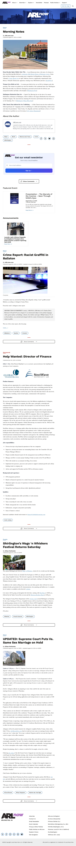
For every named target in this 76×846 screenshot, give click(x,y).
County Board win (14, 78)
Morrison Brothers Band (37, 595)
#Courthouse (8, 792)
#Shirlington (7, 140)
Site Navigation (33, 834)
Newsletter (39, 2)
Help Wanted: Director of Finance (27, 356)
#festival (6, 616)
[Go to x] (2, 834)
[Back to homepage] (6, 3)
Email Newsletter (34, 821)
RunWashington (52, 832)
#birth (13, 136)
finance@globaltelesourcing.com (36, 514)
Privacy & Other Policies (36, 826)
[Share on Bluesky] (49, 138)
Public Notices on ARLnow (36, 829)
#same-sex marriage (35, 792)
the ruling (11, 753)
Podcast (46, 2)
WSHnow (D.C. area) (54, 834)
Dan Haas (42, 593)
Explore (30, 2)
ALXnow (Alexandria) (54, 819)
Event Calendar (33, 824)
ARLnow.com (9, 35)
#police (16, 333)
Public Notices (54, 2)
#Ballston (7, 333)
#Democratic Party (25, 136)
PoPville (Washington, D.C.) (56, 826)
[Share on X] (45, 138)
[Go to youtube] (14, 834)
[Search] (73, 6)
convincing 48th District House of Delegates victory (36, 74)
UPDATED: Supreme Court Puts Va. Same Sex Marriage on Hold (28, 640)
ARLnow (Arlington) (54, 816)
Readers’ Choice (33, 832)
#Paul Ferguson (20, 792)
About (14, 2)
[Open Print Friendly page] (53, 138)
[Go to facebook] (6, 834)
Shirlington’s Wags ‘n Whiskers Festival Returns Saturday (25, 545)
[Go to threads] (18, 834)
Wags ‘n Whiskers (27, 571)
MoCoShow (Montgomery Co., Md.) (58, 824)
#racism (24, 333)
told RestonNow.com (16, 731)
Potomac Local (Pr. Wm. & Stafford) (58, 829)
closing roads (33, 599)
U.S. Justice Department (33, 111)
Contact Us (32, 819)
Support (64, 2)
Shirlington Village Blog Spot (25, 101)
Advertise (22, 2)
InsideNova (49, 80)
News (5, 27)
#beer (6, 136)
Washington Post (32, 90)
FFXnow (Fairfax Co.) (54, 821)
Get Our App (65, 6)
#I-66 (36, 136)
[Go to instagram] (10, 834)
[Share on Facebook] (41, 138)
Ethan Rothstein (10, 551)
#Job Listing (7, 520)
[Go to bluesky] (21, 834)
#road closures (17, 616)
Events (5, 539)
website (28, 589)
